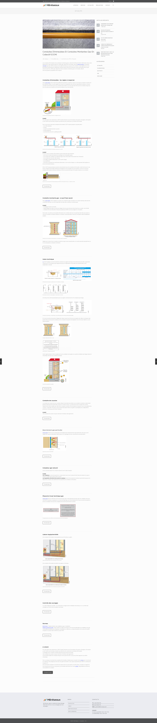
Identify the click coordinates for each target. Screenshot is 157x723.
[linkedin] (113, 1)
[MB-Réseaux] (51, 5)
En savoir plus (47, 186)
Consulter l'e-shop (48, 672)
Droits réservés (72, 711)
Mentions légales (72, 708)
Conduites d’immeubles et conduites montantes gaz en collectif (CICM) (107, 46)
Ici (43, 261)
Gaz (58, 59)
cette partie (47, 82)
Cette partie (45, 432)
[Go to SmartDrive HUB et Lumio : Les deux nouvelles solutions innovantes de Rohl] (1, 361)
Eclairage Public (101, 68)
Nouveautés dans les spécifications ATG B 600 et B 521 (107, 31)
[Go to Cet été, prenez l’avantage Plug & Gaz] (156, 361)
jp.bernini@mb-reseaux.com (100, 706)
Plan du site (71, 703)
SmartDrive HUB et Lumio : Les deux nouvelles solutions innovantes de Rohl (107, 53)
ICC (85, 720)
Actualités (53, 59)
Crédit (70, 706)
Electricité (99, 70)
